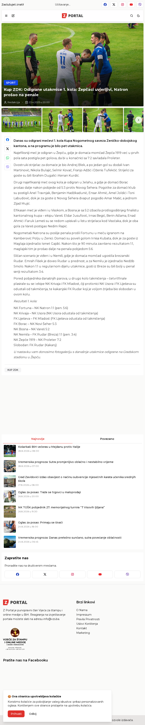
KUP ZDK (13, 369)
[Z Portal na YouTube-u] (131, 5)
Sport (11, 82)
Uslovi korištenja (87, 623)
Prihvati (16, 714)
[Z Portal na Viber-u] (139, 5)
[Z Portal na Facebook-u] (105, 5)
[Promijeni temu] (138, 15)
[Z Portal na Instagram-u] (122, 5)
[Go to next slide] (138, 120)
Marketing (83, 633)
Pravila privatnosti (88, 619)
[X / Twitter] (8, 149)
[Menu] (6, 16)
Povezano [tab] (107, 439)
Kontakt (81, 628)
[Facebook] (8, 140)
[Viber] (8, 167)
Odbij (32, 714)
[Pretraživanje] (132, 16)
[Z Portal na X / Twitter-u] (113, 5)
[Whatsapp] (8, 158)
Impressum (84, 614)
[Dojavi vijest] (13, 15)
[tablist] (72, 438)
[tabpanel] (72, 496)
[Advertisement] (37, 404)
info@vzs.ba (51, 619)
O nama (81, 610)
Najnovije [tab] (37, 439)
